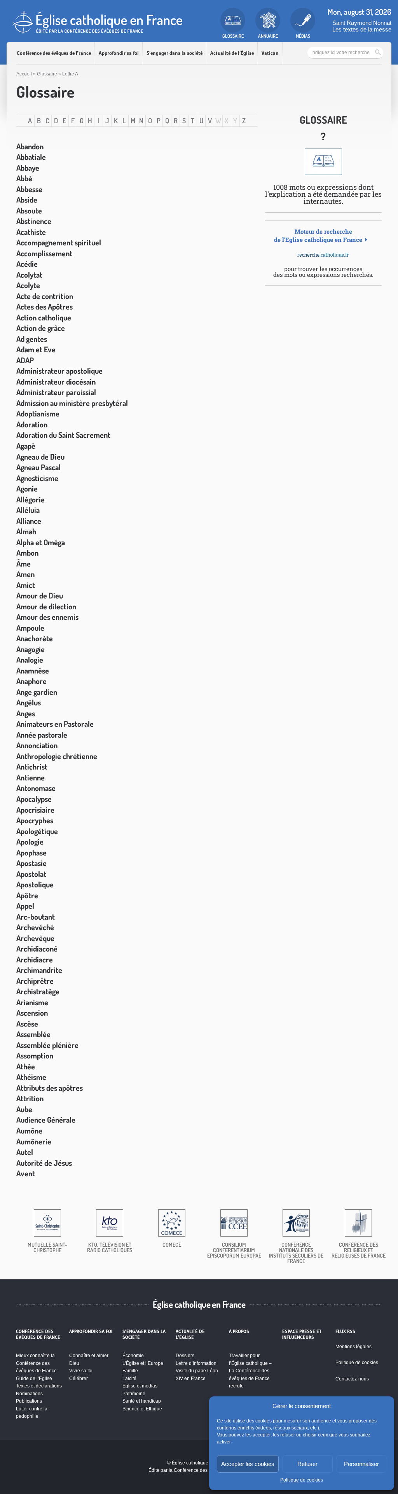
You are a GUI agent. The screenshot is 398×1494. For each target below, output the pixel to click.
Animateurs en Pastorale (55, 724)
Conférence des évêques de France (54, 53)
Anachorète (34, 638)
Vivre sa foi (81, 1370)
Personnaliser (361, 1464)
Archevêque (35, 938)
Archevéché (35, 927)
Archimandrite (39, 970)
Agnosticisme (37, 478)
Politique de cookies (301, 1480)
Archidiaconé (37, 948)
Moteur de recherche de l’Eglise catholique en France (318, 235)
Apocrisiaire (35, 810)
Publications (29, 1401)
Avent (25, 1173)
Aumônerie (33, 1141)
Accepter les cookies (247, 1464)
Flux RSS (345, 1331)
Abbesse (29, 189)
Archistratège (37, 991)
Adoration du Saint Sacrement (63, 435)
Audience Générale (45, 1119)
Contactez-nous (352, 1379)
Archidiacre (34, 959)
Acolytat (29, 274)
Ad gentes (31, 339)
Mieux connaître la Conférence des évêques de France (36, 1363)
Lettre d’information (196, 1363)
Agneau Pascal (38, 467)
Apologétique (37, 831)
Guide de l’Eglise (34, 1378)
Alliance (28, 521)
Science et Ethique (142, 1409)
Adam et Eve (36, 349)
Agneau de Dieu (40, 456)
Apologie (30, 841)
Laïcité (129, 1378)
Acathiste (31, 232)
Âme (23, 563)
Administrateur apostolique (59, 371)
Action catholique (43, 317)
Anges (25, 713)
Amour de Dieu (39, 595)
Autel (24, 1152)
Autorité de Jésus (44, 1163)
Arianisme (32, 1002)
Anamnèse (32, 670)
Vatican (270, 53)
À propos (239, 1331)
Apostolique (35, 884)
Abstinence (33, 221)
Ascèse (27, 1023)
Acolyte (28, 285)
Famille (130, 1370)
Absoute (29, 210)
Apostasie (31, 863)
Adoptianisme (37, 413)
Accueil (24, 74)
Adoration (31, 424)
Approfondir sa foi (119, 53)
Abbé (24, 178)
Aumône (29, 1130)
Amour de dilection (46, 606)
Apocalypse (34, 799)
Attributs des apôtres (49, 1088)
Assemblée (33, 1034)
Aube (24, 1109)
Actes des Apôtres (44, 306)
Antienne (30, 777)
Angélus (28, 702)
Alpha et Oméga (40, 542)
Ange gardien (36, 692)
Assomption (34, 1055)
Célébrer (78, 1378)
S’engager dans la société (174, 53)
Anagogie (30, 649)
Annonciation (37, 745)
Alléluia (28, 510)
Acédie (27, 264)
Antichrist (31, 766)
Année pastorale (41, 735)
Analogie (29, 659)
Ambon (27, 553)
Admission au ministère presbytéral (72, 403)
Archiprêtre (35, 981)
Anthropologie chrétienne (56, 756)
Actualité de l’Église (232, 53)
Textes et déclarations (39, 1386)
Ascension (32, 1013)
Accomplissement (44, 253)
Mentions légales (353, 1346)
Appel (25, 906)
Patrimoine (133, 1393)
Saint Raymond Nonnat (361, 22)
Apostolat (31, 874)
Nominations (29, 1393)
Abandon (30, 146)
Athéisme (31, 1077)
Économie (133, 1355)
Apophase (31, 852)
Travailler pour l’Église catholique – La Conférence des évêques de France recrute (250, 1371)
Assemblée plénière (47, 1045)
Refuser (307, 1464)
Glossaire (47, 74)
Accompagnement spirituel (58, 242)
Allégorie (30, 499)
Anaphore (31, 681)
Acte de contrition (44, 296)
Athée (25, 1066)
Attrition (30, 1098)
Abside (26, 199)
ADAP (25, 360)
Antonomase (36, 788)
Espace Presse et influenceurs (301, 1334)
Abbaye (27, 168)
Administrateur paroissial (56, 392)
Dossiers (185, 1355)
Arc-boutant (35, 916)
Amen (25, 574)
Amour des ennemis (47, 617)
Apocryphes (34, 820)
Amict (25, 585)
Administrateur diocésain (56, 381)
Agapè (25, 446)
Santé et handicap (141, 1401)
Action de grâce (40, 328)
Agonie (27, 488)
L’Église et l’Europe (142, 1363)
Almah (26, 531)
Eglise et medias (139, 1386)
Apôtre (27, 895)
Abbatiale (31, 157)
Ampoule (30, 628)
